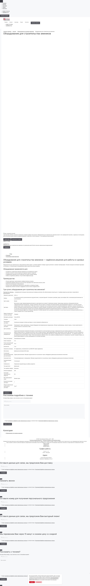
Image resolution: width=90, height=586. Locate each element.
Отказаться (39, 582)
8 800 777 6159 (9, 24)
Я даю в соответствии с (31, 420)
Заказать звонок (46, 446)
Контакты (5, 8)
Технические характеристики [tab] (12, 256)
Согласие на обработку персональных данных (51, 440)
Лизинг (4, 7)
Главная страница (7, 31)
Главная (4, 3)
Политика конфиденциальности (36, 440)
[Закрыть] (1, 479)
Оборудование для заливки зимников (25, 31)
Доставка (5, 5)
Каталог (4, 4)
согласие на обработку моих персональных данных (19, 420)
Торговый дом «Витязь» (8, 292)
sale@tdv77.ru (6, 12)
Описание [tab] (8, 255)
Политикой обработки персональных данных (48, 420)
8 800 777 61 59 (6, 11)
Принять (32, 582)
